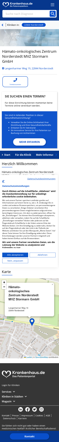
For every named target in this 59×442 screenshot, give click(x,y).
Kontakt (29, 436)
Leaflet (29, 357)
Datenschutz (9, 418)
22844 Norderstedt (33, 24)
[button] (32, 322)
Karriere (22, 418)
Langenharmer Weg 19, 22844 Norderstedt (28, 68)
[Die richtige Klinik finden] (2, 25)
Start (7, 154)
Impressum (27, 415)
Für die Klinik (23, 154)
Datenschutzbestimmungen (41, 178)
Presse (15, 415)
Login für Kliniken (11, 385)
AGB (48, 415)
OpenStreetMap (41, 357)
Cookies (39, 415)
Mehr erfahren (29, 142)
